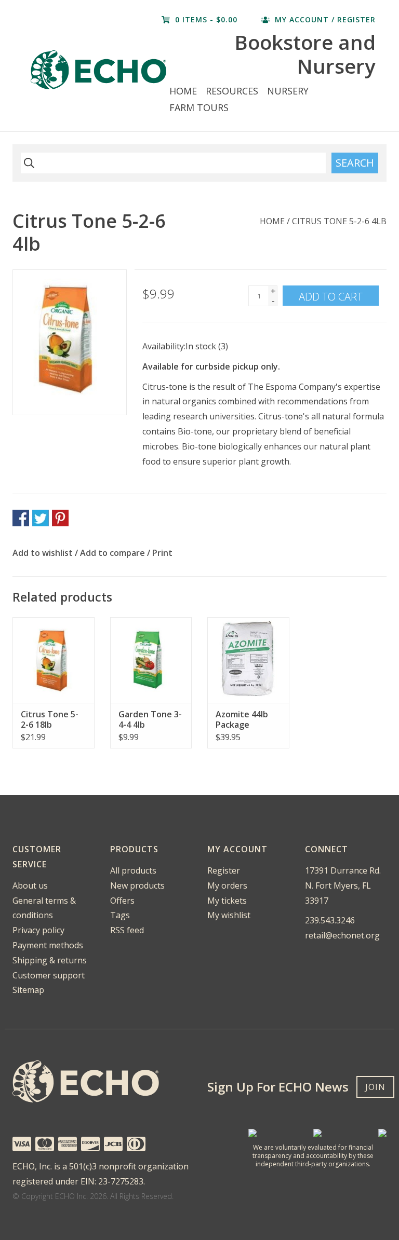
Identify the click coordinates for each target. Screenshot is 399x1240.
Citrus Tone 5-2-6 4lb (339, 221)
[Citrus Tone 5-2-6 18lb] (53, 660)
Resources (232, 91)
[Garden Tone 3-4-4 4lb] (151, 660)
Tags (120, 915)
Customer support (48, 975)
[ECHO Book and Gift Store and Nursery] (98, 69)
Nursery (288, 91)
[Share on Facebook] (20, 518)
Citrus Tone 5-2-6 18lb (49, 719)
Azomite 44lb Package (242, 719)
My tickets (227, 900)
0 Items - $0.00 (206, 19)
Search (355, 163)
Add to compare (113, 552)
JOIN (375, 1087)
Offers (122, 900)
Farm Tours (199, 107)
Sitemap (28, 990)
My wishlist (228, 915)
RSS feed (127, 930)
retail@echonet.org (342, 935)
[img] (27, 163)
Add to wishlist (42, 552)
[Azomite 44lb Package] (248, 660)
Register (223, 870)
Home (183, 91)
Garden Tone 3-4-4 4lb (150, 719)
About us (30, 885)
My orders (227, 885)
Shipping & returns (49, 960)
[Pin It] (60, 518)
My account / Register (324, 19)
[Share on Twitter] (40, 518)
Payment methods (47, 945)
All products (133, 870)
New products (137, 885)
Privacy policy (38, 930)
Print (162, 552)
